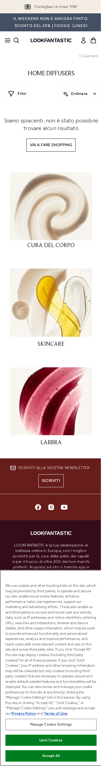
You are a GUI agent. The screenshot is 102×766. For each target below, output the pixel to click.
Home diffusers (51, 73)
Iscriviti (51, 480)
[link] (83, 40)
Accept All (51, 756)
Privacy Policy (23, 713)
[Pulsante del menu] (6, 40)
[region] (51, 668)
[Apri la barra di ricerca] (16, 40)
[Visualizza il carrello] (93, 40)
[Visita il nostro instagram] (51, 507)
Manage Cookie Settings (51, 724)
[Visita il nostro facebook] (38, 507)
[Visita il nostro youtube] (64, 507)
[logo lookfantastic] (51, 40)
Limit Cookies (51, 740)
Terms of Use (55, 713)
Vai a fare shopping (51, 145)
